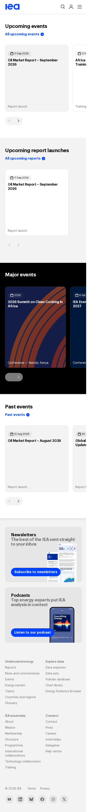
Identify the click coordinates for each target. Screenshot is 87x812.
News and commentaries (22, 673)
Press (49, 727)
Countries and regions (20, 697)
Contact (51, 721)
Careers (51, 733)
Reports (10, 667)
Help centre (54, 751)
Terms (31, 788)
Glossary (11, 703)
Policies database (58, 679)
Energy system (15, 685)
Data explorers (56, 667)
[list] (43, 78)
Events (9, 679)
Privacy (45, 788)
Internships (53, 739)
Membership (13, 733)
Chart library (54, 685)
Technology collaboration (23, 761)
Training (10, 767)
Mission (10, 727)
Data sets (52, 673)
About (9, 721)
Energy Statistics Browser (63, 691)
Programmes (14, 745)
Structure (11, 739)
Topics (9, 691)
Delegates (53, 745)
